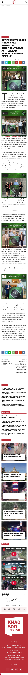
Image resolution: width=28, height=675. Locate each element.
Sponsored (8, 5)
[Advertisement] (14, 21)
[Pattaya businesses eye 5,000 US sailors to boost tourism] (14, 491)
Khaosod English (7, 59)
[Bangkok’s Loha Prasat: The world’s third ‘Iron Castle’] (14, 472)
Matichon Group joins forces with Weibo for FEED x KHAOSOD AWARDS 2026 (14, 426)
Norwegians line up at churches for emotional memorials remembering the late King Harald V (12, 421)
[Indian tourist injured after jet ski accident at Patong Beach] (14, 530)
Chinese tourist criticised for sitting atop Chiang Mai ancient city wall (14, 513)
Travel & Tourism (6, 440)
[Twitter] (16, 669)
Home (2, 5)
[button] (26, 2)
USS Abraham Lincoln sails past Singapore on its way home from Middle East (13, 429)
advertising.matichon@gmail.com (16, 657)
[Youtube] (20, 669)
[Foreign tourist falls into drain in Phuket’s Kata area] (14, 452)
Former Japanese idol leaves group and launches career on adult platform (12, 389)
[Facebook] (7, 669)
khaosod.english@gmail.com (15, 652)
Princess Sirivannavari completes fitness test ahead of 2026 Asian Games (13, 397)
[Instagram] (12, 669)
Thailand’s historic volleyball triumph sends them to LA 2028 (12, 416)
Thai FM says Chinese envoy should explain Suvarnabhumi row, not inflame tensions (12, 406)
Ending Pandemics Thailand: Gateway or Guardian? (6, 363)
